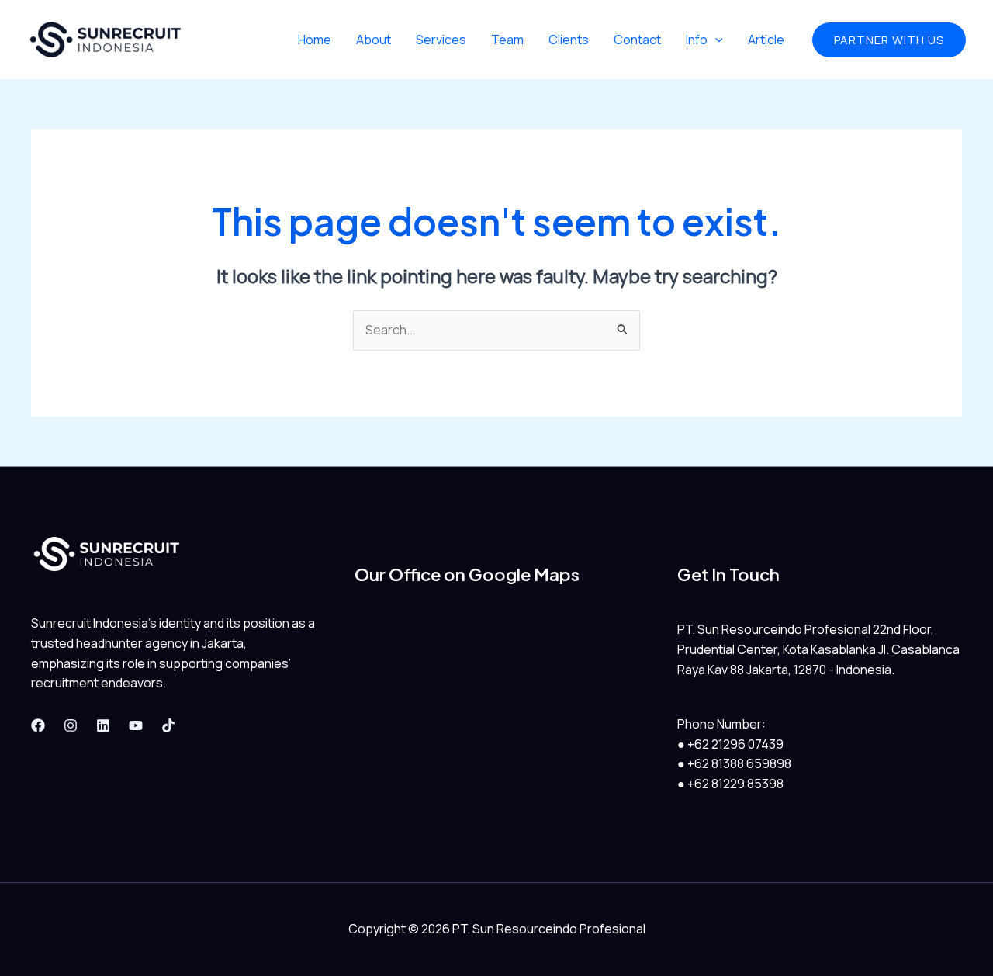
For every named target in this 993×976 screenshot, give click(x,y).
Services (441, 39)
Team (507, 39)
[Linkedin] (103, 725)
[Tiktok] (168, 725)
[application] (715, 39)
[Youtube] (136, 725)
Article (766, 39)
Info (697, 39)
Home (314, 39)
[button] (889, 39)
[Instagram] (71, 725)
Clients (568, 39)
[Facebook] (38, 725)
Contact (637, 39)
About (373, 39)
